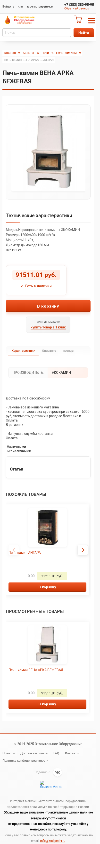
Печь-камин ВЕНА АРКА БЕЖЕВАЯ (35, 670)
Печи (45, 53)
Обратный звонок (76, 8)
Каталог (28, 53)
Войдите (8, 6)
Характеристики (23, 350)
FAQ (56, 753)
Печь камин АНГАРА (24, 553)
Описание (49, 350)
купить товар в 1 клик (48, 327)
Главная (10, 53)
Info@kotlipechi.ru (52, 841)
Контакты (72, 753)
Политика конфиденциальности (25, 760)
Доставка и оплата (34, 753)
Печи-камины (66, 53)
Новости (8, 753)
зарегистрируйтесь (39, 6)
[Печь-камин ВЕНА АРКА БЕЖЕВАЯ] (48, 152)
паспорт (69, 350)
